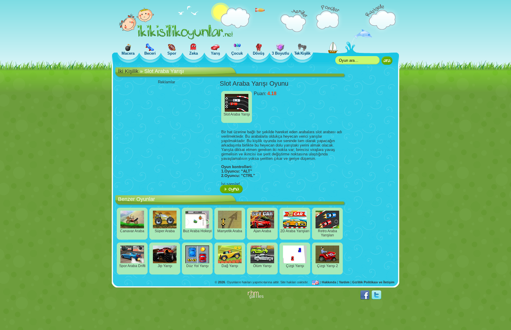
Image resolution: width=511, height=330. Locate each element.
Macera (128, 53)
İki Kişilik (128, 71)
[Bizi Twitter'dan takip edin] (376, 298)
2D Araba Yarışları (294, 231)
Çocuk (237, 53)
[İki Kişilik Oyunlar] (176, 38)
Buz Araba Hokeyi (197, 231)
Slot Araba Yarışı (237, 114)
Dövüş (258, 53)
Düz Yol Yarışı (197, 266)
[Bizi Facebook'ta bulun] (365, 298)
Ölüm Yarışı (262, 266)
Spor (171, 53)
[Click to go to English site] (316, 282)
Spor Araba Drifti (132, 266)
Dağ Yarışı (229, 266)
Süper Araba (165, 231)
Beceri (150, 53)
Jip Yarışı (165, 266)
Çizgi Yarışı (295, 266)
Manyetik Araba (229, 231)
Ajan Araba (262, 231)
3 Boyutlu (280, 53)
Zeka (193, 53)
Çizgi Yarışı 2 (327, 266)
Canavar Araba (132, 231)
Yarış (215, 53)
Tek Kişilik (302, 53)
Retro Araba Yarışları (327, 233)
